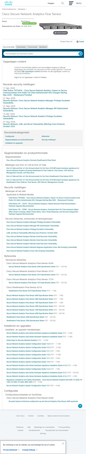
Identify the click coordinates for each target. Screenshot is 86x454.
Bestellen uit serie (29, 23)
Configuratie (9, 136)
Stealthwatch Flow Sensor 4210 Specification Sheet (28, 291)
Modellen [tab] (43, 47)
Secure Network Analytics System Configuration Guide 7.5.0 (28, 362)
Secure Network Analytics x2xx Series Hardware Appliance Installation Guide (34, 333)
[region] (33, 447)
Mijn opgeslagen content (31, 71)
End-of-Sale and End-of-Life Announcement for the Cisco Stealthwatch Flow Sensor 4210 (39, 176)
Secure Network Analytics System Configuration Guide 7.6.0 (28, 344)
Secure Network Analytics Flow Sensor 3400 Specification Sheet (30, 299)
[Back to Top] (80, 406)
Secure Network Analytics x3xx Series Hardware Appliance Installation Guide (34, 337)
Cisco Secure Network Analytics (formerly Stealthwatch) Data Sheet (31, 160)
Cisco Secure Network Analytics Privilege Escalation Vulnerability (29, 229)
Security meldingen (49, 140)
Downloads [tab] (21, 47)
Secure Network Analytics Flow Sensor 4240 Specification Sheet (32, 266)
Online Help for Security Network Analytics (22, 340)
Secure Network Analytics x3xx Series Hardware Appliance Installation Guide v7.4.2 (37, 365)
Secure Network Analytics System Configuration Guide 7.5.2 (28, 355)
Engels (81, 41)
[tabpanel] (43, 70)
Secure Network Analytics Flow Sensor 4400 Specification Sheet (30, 295)
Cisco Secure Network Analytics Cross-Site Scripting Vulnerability (30, 251)
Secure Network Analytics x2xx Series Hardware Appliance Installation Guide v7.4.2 (37, 376)
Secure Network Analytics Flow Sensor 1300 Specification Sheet (30, 310)
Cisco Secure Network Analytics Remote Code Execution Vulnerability (31, 236)
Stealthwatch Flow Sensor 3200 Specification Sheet (25, 320)
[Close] (63, 443)
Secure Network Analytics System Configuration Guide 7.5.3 (28, 347)
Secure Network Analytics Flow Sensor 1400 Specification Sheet (30, 303)
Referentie (45, 136)
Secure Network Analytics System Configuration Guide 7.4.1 (28, 386)
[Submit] (80, 54)
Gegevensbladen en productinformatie (19, 140)
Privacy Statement (10, 450)
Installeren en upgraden (14, 143)
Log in (16, 77)
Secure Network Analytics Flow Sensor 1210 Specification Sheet (32, 283)
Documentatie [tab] (8, 47)
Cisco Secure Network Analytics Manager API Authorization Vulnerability (32, 226)
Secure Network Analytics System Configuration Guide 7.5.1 (28, 351)
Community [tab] (32, 47)
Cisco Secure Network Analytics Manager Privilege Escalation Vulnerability (33, 222)
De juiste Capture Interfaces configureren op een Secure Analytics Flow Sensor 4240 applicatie (43, 401)
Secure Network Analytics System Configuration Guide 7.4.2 (28, 369)
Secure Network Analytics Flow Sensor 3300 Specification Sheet (30, 306)
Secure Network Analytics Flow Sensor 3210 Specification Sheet (32, 275)
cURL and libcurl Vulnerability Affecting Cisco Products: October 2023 (31, 233)
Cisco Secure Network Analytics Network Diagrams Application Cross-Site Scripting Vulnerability (41, 247)
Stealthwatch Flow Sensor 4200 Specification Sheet (25, 317)
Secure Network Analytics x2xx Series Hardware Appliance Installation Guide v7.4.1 (37, 372)
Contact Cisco (65, 41)
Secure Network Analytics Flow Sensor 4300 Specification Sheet (30, 313)
